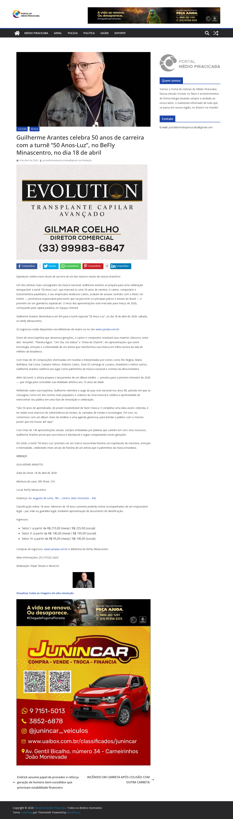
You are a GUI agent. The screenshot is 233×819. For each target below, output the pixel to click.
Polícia (73, 33)
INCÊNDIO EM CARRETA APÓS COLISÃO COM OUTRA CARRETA (118, 779)
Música (34, 129)
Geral (58, 33)
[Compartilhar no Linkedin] (120, 266)
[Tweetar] (51, 266)
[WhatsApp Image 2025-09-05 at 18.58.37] (81, 167)
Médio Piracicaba (36, 33)
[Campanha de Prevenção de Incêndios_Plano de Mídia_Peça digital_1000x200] (83, 602)
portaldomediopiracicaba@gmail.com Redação (67, 160)
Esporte (120, 33)
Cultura (22, 129)
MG (94, 498)
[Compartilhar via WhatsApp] (70, 266)
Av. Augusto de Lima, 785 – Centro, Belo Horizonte (59, 498)
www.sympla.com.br (107, 329)
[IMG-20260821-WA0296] (83, 628)
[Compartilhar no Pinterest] (92, 266)
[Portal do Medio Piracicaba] (17, 33)
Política (89, 33)
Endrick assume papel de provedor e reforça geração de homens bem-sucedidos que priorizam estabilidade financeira (48, 782)
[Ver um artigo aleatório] (216, 33)
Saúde (104, 33)
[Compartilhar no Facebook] (26, 266)
